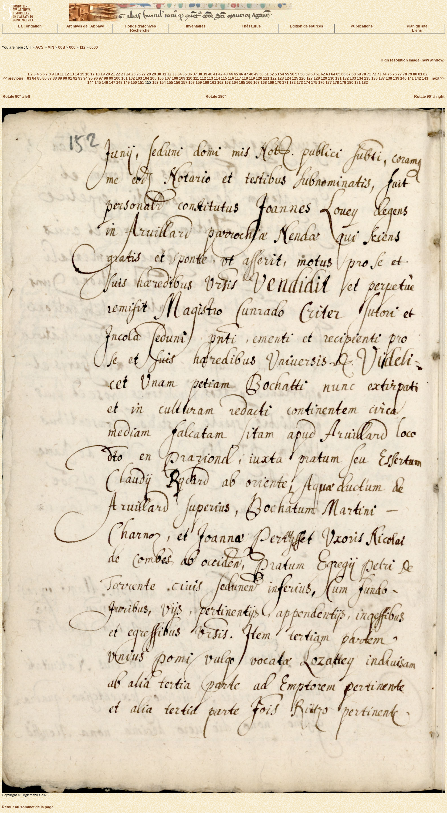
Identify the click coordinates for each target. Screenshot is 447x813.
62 (323, 74)
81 (420, 74)
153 (155, 83)
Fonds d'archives (140, 26)
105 (153, 78)
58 (302, 74)
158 (191, 83)
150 (134, 83)
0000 (93, 47)
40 (210, 74)
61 (318, 74)
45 (236, 74)
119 (252, 78)
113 (210, 78)
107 (168, 78)
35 (185, 74)
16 (87, 74)
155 (170, 83)
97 (101, 78)
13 (72, 74)
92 (75, 78)
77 (400, 74)
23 (123, 74)
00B (61, 47)
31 (164, 74)
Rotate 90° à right (429, 96)
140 (403, 78)
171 (285, 83)
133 (353, 78)
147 (112, 83)
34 (179, 74)
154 (162, 83)
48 (251, 74)
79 (410, 74)
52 (272, 74)
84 (34, 78)
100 (117, 78)
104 (146, 78)
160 (206, 83)
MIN (50, 47)
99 (111, 78)
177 (328, 83)
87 (49, 78)
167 (256, 83)
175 (314, 83)
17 (92, 74)
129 (324, 78)
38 (200, 74)
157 (184, 83)
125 (295, 78)
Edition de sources (306, 26)
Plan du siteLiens (417, 28)
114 (217, 78)
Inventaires (196, 26)
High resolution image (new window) (412, 60)
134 (360, 78)
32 (169, 74)
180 (350, 83)
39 (205, 74)
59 (307, 74)
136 (374, 78)
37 (195, 74)
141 (410, 78)
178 (336, 83)
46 (241, 74)
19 (103, 74)
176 (321, 83)
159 (199, 83)
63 (328, 74)
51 (266, 74)
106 (160, 78)
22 (118, 74)
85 (39, 78)
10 (57, 74)
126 (302, 78)
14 (77, 74)
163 (227, 83)
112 (82, 47)
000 (72, 47)
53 (277, 74)
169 (271, 83)
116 (231, 78)
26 (138, 74)
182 (365, 83)
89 (60, 78)
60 (313, 74)
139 (396, 78)
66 (343, 74)
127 (309, 78)
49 (256, 74)
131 (338, 78)
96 (96, 78)
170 (278, 83)
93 (80, 78)
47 (246, 74)
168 (264, 83)
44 (231, 74)
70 (364, 74)
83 (29, 78)
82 (425, 74)
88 (55, 78)
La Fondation (30, 26)
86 (44, 78)
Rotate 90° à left (16, 96)
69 (359, 74)
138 (389, 78)
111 (196, 78)
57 (297, 74)
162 (220, 83)
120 (259, 78)
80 (415, 74)
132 (345, 78)
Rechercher (140, 30)
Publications (362, 26)
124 (288, 78)
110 (189, 78)
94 (85, 78)
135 (367, 78)
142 (418, 78)
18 (97, 74)
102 (132, 78)
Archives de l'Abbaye (85, 26)
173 (300, 83)
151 (141, 83)
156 (177, 83)
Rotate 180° (216, 96)
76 (395, 74)
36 (190, 74)
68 (354, 74)
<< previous (13, 78)
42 (220, 74)
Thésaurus (251, 26)
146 (105, 83)
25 (133, 74)
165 (242, 83)
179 (343, 83)
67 (348, 74)
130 (331, 78)
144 (90, 83)
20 (108, 74)
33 (174, 74)
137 (382, 78)
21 (113, 74)
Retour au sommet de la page (28, 807)
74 (384, 74)
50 (261, 74)
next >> (437, 78)
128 (317, 78)
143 (425, 78)
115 (224, 78)
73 (379, 74)
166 (249, 83)
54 (282, 74)
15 (82, 74)
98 (106, 78)
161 (213, 83)
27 (144, 74)
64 (333, 74)
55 (287, 74)
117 (238, 78)
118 (245, 78)
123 (281, 78)
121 (266, 78)
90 (65, 78)
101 (124, 78)
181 (357, 83)
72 (374, 74)
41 (215, 74)
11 (62, 74)
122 (273, 78)
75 (389, 74)
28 (149, 74)
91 (70, 78)
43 (226, 74)
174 (307, 83)
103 (139, 78)
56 (292, 74)
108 (175, 78)
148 (119, 83)
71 (369, 74)
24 (128, 74)
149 (126, 83)
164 (235, 83)
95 (90, 78)
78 (405, 74)
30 (159, 74)
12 (67, 74)
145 (98, 83)
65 (338, 74)
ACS (39, 47)
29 (154, 74)
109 (182, 78)
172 (292, 83)
